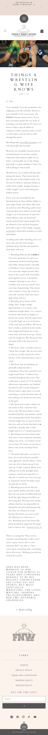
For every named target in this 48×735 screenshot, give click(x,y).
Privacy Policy (24, 670)
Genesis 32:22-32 (34, 527)
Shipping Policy (24, 680)
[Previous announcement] (7, 7)
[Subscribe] (24, 706)
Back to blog (25, 609)
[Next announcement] (41, 7)
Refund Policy (24, 685)
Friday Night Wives (21, 732)
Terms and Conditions (24, 675)
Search (24, 665)
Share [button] (11, 101)
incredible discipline (28, 142)
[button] (5, 30)
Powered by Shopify (31, 732)
